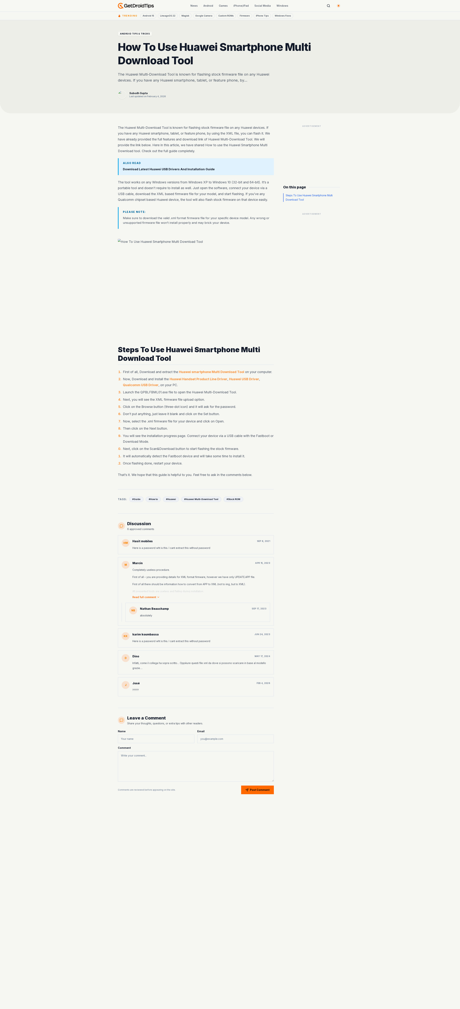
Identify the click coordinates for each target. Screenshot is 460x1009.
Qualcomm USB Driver (140, 385)
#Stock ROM (233, 499)
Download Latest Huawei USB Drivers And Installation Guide (169, 169)
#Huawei (171, 499)
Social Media (262, 5)
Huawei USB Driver (244, 379)
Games (223, 5)
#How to (153, 499)
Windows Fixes (283, 15)
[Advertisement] (312, 151)
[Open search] (328, 5)
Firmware (245, 15)
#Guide (136, 499)
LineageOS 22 (167, 15)
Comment (124, 747)
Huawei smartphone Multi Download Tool (211, 372)
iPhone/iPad (241, 5)
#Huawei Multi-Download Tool (201, 499)
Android (208, 5)
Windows (282, 5)
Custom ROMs (226, 15)
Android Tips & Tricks (135, 33)
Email (200, 731)
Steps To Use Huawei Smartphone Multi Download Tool (309, 197)
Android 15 (148, 15)
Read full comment (144, 597)
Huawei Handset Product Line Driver (198, 379)
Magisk (185, 15)
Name (122, 731)
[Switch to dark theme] (338, 5)
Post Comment (260, 789)
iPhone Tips (262, 15)
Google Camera (203, 15)
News (194, 5)
